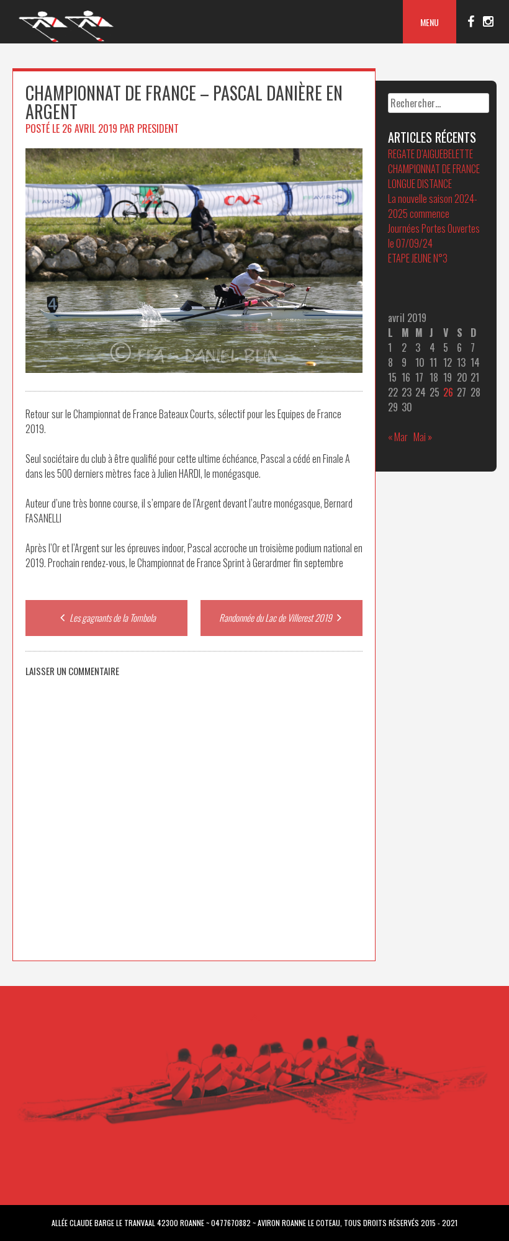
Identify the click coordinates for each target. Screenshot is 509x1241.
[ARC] (66, 40)
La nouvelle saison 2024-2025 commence (432, 206)
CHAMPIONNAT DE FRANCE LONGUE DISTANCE (434, 176)
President (158, 128)
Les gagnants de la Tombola (112, 617)
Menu (429, 22)
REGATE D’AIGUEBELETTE (430, 153)
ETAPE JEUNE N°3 (418, 258)
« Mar (398, 436)
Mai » (422, 436)
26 (448, 392)
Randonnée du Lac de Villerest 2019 (276, 617)
